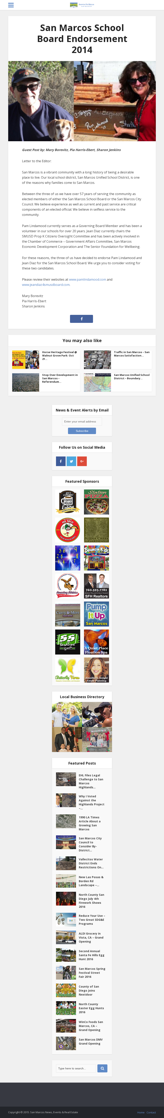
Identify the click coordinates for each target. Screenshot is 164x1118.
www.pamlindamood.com (87, 279)
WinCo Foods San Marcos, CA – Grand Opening (91, 1026)
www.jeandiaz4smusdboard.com (46, 284)
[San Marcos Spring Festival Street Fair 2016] (67, 972)
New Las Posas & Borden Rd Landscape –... (91, 881)
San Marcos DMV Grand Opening (91, 1041)
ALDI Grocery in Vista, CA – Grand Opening (91, 937)
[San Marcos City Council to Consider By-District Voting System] (67, 842)
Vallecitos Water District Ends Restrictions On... (91, 863)
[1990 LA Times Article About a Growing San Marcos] (67, 821)
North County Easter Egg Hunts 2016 (91, 1008)
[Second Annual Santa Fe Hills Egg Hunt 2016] (67, 955)
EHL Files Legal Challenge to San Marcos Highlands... (91, 781)
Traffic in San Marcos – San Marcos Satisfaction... (132, 353)
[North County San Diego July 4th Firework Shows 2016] (67, 898)
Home (141, 1112)
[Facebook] (61, 461)
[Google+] (82, 461)
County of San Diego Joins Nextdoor (89, 990)
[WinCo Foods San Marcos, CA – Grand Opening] (67, 1026)
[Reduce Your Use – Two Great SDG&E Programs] (67, 919)
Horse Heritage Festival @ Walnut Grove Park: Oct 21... (59, 355)
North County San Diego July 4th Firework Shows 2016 (91, 901)
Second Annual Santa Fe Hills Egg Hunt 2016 (91, 955)
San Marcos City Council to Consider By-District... (90, 844)
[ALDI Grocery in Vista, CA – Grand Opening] (67, 937)
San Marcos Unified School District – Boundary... (132, 376)
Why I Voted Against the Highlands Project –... (91, 802)
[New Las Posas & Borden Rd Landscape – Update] (67, 881)
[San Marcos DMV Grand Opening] (67, 1043)
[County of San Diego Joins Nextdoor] (67, 990)
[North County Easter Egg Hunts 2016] (67, 1008)
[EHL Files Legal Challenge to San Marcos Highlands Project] (67, 779)
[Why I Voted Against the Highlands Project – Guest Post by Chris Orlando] (67, 800)
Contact (151, 1112)
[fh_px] (92, 461)
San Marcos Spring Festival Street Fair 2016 (92, 973)
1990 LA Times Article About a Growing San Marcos (90, 823)
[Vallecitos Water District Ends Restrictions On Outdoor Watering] (67, 863)
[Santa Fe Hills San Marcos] (82, 4)
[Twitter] (71, 461)
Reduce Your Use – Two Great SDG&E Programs (92, 920)
